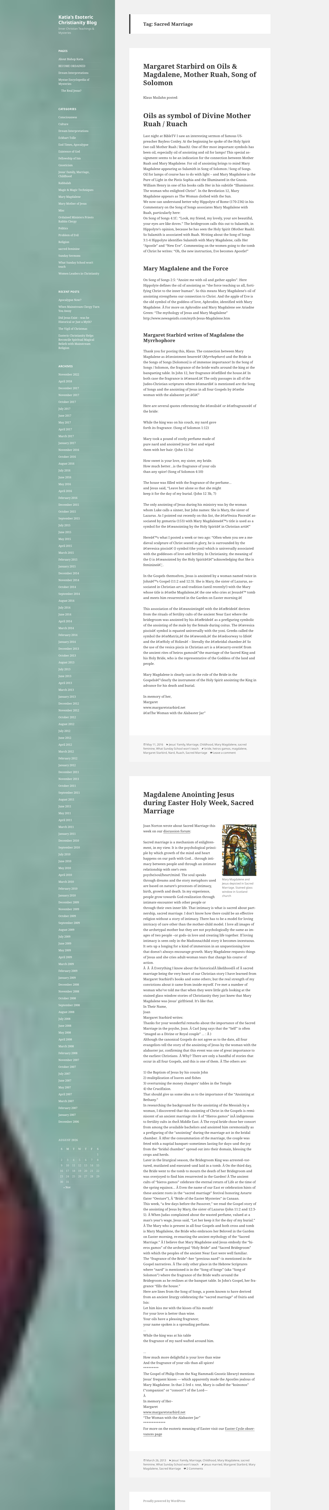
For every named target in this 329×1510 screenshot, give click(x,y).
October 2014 (67, 587)
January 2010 (67, 895)
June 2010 (64, 861)
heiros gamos (221, 748)
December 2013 (68, 649)
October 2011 (67, 786)
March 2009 (66, 964)
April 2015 (65, 546)
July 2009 (64, 936)
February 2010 (67, 888)
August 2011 (66, 799)
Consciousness (67, 117)
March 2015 (66, 553)
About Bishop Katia (70, 59)
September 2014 (69, 594)
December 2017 (68, 388)
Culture (63, 124)
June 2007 (64, 1080)
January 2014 (67, 642)
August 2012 (66, 724)
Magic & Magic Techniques (75, 190)
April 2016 (65, 491)
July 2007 (64, 1074)
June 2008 (64, 1026)
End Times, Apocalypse (73, 145)
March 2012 (66, 751)
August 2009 (66, 930)
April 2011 (65, 820)
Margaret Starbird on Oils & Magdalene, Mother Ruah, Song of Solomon (199, 74)
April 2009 (65, 957)
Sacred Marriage (196, 753)
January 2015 (67, 566)
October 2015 (67, 511)
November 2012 (68, 710)
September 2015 (69, 518)
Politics (63, 228)
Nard (171, 753)
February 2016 (67, 498)
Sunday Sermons (69, 256)
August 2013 (66, 662)
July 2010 (64, 854)
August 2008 (66, 1012)
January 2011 (67, 834)
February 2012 (67, 758)
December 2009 (68, 902)
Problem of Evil (68, 235)
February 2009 (67, 971)
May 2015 (64, 539)
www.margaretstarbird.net (164, 1412)
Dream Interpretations (73, 73)
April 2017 (65, 429)
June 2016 (64, 477)
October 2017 (67, 402)
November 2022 (68, 374)
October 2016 (67, 457)
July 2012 (64, 731)
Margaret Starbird (155, 753)
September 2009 (69, 923)
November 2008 (68, 991)
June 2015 (64, 532)
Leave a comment (224, 753)
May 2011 (64, 813)
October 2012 (67, 717)
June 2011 (64, 806)
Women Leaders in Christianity (78, 273)
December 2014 (68, 573)
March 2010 (66, 882)
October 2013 (67, 655)
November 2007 (68, 1060)
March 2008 (66, 1046)
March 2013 (66, 690)
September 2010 (69, 847)
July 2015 (64, 525)
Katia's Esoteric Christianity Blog (77, 20)
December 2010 (68, 840)
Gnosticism (65, 165)
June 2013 (64, 676)
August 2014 (66, 601)
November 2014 (68, 580)
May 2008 (64, 1032)
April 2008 (65, 1039)
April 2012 (65, 745)
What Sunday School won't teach (177, 748)
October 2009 (67, 916)
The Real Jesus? (71, 91)
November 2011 (68, 779)
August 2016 (66, 463)
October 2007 (67, 1067)
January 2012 (67, 765)
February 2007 (67, 1108)
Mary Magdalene (69, 197)
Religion (63, 242)
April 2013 (65, 683)
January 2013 (67, 697)
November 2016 (68, 450)
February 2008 (67, 1053)
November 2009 (68, 909)
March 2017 (66, 436)
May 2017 (64, 422)
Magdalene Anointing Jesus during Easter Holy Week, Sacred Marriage (198, 802)
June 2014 (64, 614)
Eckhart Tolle (67, 138)
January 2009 (67, 978)
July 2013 (64, 669)
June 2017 (64, 415)
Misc (61, 210)
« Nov (67, 1187)
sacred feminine (69, 249)
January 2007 (67, 1115)
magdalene (239, 748)
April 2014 (65, 621)
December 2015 (68, 505)
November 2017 (68, 395)
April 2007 (65, 1094)
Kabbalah (64, 183)
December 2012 (68, 703)
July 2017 (64, 409)
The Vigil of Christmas (72, 329)
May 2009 (64, 950)
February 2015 (67, 559)
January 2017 (67, 443)
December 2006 (68, 1122)
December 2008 (68, 984)
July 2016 (64, 470)
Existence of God (69, 151)
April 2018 (65, 381)
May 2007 (64, 1087)
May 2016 (64, 484)
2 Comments (195, 1468)
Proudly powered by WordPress (164, 1501)
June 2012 (64, 738)
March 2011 (66, 827)
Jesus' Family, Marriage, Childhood (191, 744)
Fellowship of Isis (69, 158)
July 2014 (64, 607)
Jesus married (213, 1464)
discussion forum (176, 831)
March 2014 (66, 628)
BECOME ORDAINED (71, 66)
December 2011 (68, 772)
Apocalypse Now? (69, 300)
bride (207, 748)
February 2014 (67, 635)
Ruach (180, 753)
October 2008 (67, 998)
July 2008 (64, 1019)
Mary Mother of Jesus (72, 203)
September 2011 (69, 793)
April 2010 (65, 875)
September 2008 (69, 1005)
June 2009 (64, 943)
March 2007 (66, 1101)
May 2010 (64, 868)
